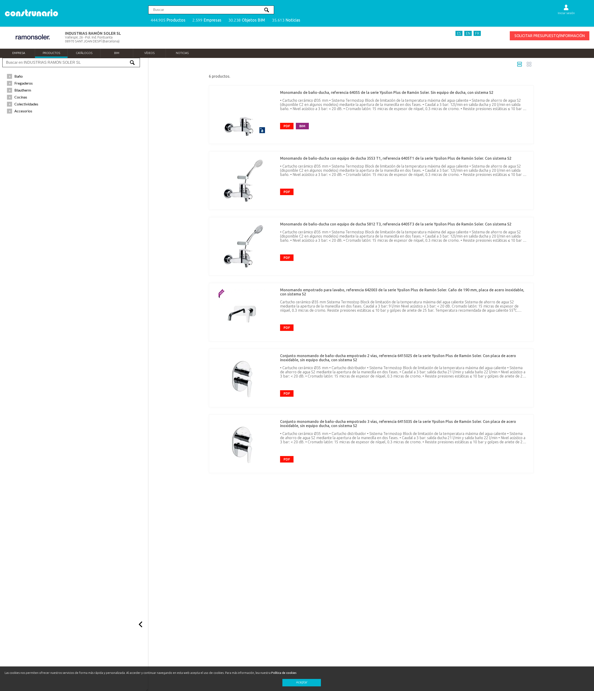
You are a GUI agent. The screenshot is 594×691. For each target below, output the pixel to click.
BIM (116, 52)
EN (468, 33)
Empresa (18, 52)
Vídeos (149, 52)
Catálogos (84, 52)
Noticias (182, 52)
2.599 (206, 20)
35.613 (286, 20)
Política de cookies (284, 672)
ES (459, 33)
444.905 (168, 20)
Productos (51, 52)
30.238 (246, 20)
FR (477, 33)
